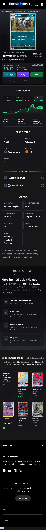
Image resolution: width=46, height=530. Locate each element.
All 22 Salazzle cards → (35, 358)
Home (4, 11)
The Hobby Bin (11, 521)
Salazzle (23, 11)
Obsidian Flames (13, 11)
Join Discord (23, 498)
